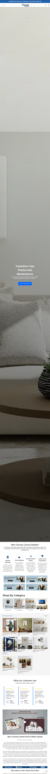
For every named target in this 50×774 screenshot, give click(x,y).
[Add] (30, 630)
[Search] (4, 4)
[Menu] (1, 4)
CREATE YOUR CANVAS (25, 283)
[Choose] (15, 630)
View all (45, 615)
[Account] (45, 4)
